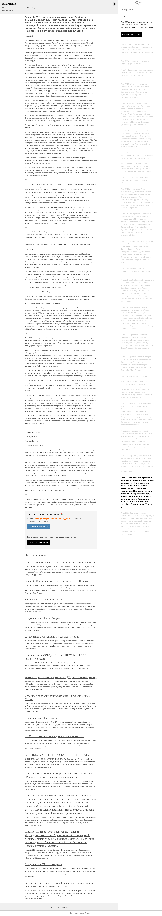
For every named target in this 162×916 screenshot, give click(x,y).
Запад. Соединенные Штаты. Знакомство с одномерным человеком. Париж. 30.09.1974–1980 (59, 884)
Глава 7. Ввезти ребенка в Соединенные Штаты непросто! (60, 562)
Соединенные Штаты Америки (43, 618)
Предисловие (126, 16)
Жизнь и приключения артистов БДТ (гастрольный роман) (60, 677)
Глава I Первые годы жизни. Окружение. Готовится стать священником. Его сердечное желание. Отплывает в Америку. (137, 24)
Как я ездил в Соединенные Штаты (46, 599)
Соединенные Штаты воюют (42, 717)
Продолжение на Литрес (131, 34)
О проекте (55, 907)
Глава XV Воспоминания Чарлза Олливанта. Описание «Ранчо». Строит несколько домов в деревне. (58, 775)
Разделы (64, 907)
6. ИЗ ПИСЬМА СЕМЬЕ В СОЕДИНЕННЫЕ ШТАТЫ (57, 755)
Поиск (139, 3)
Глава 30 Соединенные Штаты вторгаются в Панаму (56, 581)
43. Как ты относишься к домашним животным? (54, 736)
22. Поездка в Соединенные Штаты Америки (52, 636)
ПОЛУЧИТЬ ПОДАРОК (38, 527)
